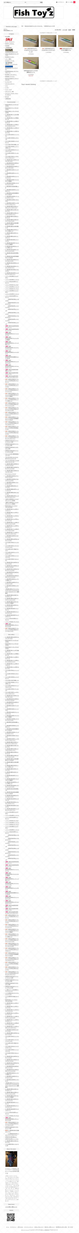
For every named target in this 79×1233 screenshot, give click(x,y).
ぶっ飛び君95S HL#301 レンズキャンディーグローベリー (12, 203)
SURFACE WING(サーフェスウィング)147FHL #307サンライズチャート (12, 414)
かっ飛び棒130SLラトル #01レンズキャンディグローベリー (12, 533)
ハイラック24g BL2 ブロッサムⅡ (12, 621)
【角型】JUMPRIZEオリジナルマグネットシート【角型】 (12, 503)
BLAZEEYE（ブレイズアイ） (11, 74)
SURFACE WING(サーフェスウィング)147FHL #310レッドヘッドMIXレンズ (12, 400)
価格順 (69, 29)
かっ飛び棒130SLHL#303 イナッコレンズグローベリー (12, 267)
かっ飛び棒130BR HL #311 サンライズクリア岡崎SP (12, 602)
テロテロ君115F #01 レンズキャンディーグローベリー (12, 157)
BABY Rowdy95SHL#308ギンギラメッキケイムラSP (12, 625)
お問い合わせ (20, 1227)
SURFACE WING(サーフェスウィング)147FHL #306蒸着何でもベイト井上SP (12, 418)
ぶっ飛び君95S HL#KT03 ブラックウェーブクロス (12, 476)
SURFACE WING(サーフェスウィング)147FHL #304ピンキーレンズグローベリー (12, 423)
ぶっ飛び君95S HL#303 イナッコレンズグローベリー (12, 197)
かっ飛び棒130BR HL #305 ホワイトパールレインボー (12, 220)
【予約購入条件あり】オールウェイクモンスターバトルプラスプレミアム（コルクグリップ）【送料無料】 (12, 591)
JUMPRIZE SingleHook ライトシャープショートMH (11, 441)
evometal (7, 45)
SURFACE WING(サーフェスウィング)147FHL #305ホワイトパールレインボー (12, 630)
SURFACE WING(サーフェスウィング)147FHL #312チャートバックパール (12, 390)
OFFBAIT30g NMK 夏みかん (11, 1137)
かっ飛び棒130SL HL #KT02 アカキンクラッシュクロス (12, 569)
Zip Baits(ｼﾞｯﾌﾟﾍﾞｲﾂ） (9, 61)
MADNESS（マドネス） (10, 76)
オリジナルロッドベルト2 (10, 474)
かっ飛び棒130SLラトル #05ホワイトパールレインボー (12, 529)
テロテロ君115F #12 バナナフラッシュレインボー (12, 546)
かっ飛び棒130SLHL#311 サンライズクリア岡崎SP (12, 243)
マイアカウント (61, 2)
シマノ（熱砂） (8, 59)
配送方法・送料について (50, 1227)
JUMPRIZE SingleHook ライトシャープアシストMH (11, 451)
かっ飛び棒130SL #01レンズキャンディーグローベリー (12, 1134)
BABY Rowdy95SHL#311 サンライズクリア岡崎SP (12, 338)
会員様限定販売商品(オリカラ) (11, 52)
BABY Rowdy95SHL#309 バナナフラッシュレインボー (12, 348)
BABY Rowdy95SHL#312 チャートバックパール (12, 334)
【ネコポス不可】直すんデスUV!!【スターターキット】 (12, 461)
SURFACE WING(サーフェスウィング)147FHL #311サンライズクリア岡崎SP (12, 395)
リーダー (7, 87)
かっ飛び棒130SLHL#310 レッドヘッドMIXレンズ (12, 247)
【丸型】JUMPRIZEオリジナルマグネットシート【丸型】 (12, 500)
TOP (22, 26)
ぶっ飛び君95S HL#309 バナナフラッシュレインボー (12, 183)
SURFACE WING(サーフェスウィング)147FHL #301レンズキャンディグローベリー (12, 437)
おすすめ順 (64, 29)
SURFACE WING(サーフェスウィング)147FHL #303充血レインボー (12, 428)
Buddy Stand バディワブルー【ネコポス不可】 (11, 506)
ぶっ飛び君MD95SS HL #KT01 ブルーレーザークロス (12, 167)
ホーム (7, 1227)
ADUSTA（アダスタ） (9, 43)
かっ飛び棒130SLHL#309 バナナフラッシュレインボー (12, 250)
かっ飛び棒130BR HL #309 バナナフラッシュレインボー (12, 599)
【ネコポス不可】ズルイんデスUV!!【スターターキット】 (11, 458)
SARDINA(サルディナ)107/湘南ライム (66, 49)
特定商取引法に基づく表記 (61, 1227)
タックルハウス (8, 82)
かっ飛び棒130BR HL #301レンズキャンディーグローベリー (11, 207)
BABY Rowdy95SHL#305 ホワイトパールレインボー (12, 362)
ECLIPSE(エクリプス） (9, 57)
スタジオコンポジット (9, 83)
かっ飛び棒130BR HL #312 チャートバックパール (12, 605)
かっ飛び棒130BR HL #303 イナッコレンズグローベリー (12, 213)
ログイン (5, 29)
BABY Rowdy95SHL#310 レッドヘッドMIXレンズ (12, 343)
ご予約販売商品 (8, 47)
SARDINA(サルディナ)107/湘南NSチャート (31, 71)
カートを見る (71, 2)
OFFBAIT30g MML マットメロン (12, 1139)
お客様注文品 (8, 98)
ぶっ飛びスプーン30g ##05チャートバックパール (12, 990)
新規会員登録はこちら (8, 30)
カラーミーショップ (25, 1230)
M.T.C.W (7, 96)
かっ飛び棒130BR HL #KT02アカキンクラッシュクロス (12, 468)
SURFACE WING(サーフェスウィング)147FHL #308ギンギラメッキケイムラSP (12, 409)
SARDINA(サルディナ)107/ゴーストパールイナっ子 (30, 50)
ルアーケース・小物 (9, 91)
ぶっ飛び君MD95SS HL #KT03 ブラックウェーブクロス (12, 163)
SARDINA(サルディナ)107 (49, 26)
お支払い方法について (39, 1227)
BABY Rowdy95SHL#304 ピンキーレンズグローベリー (12, 366)
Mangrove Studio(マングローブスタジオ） (34, 26)
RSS (68, 1227)
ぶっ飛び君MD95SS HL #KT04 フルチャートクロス (12, 573)
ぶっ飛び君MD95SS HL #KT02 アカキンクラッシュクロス (12, 576)
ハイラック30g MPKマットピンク (12, 286)
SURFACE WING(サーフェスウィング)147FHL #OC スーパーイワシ (12, 385)
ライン (6, 85)
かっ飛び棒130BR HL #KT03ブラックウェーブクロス (12, 464)
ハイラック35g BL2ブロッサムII (11, 285)
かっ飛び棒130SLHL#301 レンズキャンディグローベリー (12, 273)
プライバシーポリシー (28, 1227)
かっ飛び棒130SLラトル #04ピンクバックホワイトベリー (12, 125)
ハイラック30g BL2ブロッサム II (12, 288)
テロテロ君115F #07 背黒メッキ (12, 144)
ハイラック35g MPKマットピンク (12, 279)
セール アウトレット (9, 41)
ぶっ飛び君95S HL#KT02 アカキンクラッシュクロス (12, 480)
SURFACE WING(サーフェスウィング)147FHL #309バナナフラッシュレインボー (12, 404)
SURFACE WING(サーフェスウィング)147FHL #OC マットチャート (12, 381)
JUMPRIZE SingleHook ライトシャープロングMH (11, 444)
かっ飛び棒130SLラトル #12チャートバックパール (12, 516)
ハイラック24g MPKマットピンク (12, 294)
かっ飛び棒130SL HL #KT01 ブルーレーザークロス (12, 160)
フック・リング (8, 89)
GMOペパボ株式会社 (45, 1230)
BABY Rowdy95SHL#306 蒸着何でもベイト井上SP (12, 357)
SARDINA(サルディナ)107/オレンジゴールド (48, 49)
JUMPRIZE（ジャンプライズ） (11, 64)
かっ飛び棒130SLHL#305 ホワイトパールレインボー (12, 260)
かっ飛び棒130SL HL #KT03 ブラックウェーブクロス (12, 566)
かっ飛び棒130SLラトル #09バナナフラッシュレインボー (12, 523)
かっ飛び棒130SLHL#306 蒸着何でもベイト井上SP (12, 257)
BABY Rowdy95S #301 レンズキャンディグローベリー (11, 376)
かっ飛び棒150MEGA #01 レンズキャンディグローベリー (12, 496)
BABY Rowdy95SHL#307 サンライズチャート (12, 352)
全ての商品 (7, 36)
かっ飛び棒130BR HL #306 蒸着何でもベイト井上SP (12, 223)
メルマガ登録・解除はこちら (11, 1207)
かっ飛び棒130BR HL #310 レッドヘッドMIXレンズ (12, 230)
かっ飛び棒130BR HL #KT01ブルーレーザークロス (12, 471)
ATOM (71, 1227)
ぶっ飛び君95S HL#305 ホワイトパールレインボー (12, 583)
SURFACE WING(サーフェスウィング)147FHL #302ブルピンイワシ (12, 433)
